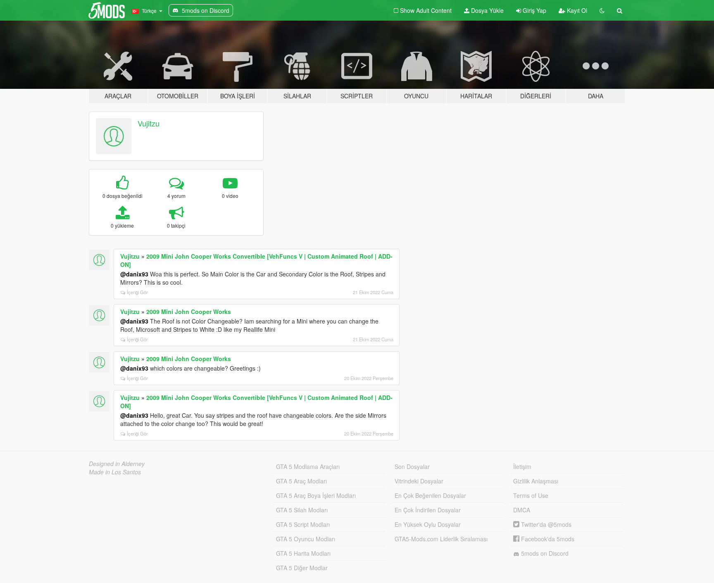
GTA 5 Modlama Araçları (308, 466)
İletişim (522, 466)
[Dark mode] (602, 10)
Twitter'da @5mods (545, 524)
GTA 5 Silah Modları (302, 510)
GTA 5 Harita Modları (303, 553)
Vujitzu (148, 123)
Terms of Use (530, 495)
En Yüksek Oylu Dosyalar (428, 524)
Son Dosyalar (412, 466)
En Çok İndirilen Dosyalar (428, 510)
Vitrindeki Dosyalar (419, 481)
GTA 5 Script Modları (303, 524)
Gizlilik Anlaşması (535, 481)
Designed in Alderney (117, 463)
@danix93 (134, 274)
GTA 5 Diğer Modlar (302, 568)
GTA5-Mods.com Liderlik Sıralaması (441, 539)
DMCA (521, 510)
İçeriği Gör (137, 292)
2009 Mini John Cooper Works (188, 311)
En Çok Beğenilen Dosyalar (430, 495)
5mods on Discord (544, 553)
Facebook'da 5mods (546, 539)
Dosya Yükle (486, 10)
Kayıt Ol (576, 10)
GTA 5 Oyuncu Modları (305, 539)
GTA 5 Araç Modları (301, 481)
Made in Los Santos (115, 472)
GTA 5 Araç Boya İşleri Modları (316, 495)
